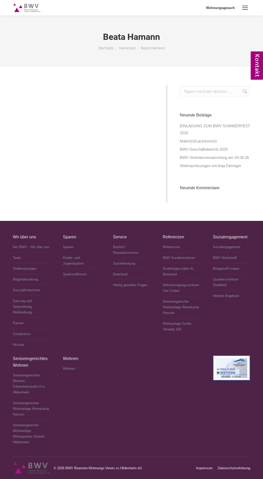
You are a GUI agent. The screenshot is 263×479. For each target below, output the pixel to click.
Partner (18, 323)
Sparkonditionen (75, 274)
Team (17, 258)
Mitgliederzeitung (25, 279)
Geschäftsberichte (26, 290)
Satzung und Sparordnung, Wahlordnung (23, 306)
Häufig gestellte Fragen (130, 285)
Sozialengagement (226, 247)
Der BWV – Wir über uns (31, 247)
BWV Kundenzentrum (179, 258)
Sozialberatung (124, 263)
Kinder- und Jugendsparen (73, 260)
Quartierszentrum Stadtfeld (226, 282)
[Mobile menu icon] (245, 8)
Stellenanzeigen (24, 268)
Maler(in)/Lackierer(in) (198, 141)
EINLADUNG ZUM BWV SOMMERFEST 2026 (215, 129)
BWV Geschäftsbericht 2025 (204, 149)
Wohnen (69, 368)
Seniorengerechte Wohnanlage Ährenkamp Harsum (181, 307)
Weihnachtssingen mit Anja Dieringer (210, 166)
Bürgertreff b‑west (226, 268)
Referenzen (171, 247)
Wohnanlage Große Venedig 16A (177, 326)
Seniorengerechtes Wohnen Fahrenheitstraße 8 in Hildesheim (28, 383)
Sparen (68, 247)
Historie (18, 345)
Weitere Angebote (226, 296)
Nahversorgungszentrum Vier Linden (181, 288)
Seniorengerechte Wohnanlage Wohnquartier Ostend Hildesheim (28, 433)
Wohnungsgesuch (220, 8)
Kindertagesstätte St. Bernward (178, 271)
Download (120, 274)
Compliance (21, 334)
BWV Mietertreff (225, 258)
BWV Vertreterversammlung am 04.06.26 (214, 157)
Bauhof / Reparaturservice (125, 250)
